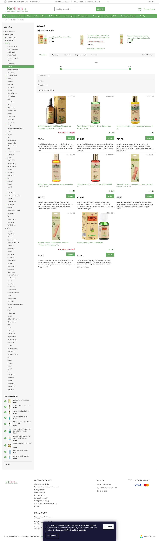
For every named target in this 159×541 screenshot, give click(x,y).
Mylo (9, 149)
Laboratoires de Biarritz (15, 128)
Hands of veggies (13, 58)
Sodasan (10, 181)
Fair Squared (12, 111)
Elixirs (9, 105)
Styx (9, 190)
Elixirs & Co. (11, 108)
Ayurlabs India (12, 46)
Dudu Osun (11, 102)
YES (9, 216)
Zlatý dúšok (11, 225)
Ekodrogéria (9, 34)
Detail (70, 138)
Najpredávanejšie (81, 55)
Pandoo (10, 169)
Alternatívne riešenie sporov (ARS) (45, 504)
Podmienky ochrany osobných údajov (87, 2)
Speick (10, 187)
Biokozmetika (9, 31)
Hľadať (100, 9)
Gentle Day (11, 117)
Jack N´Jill (11, 122)
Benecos (10, 78)
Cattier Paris (12, 52)
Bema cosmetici (13, 49)
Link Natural (11, 64)
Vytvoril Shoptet (149, 536)
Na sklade (44, 76)
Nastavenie (51, 536)
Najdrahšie (67, 55)
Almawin (10, 61)
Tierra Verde (12, 202)
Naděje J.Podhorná (14, 152)
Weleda (10, 208)
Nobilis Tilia (11, 161)
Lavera (10, 131)
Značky (7, 43)
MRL (9, 137)
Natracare (11, 155)
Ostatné (10, 199)
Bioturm (10, 84)
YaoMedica (11, 213)
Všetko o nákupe (39, 492)
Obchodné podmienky (62, 2)
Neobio (10, 158)
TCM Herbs (11, 193)
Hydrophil (11, 119)
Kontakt (36, 506)
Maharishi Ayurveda (14, 70)
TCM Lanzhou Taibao (14, 196)
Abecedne (94, 55)
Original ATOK (12, 166)
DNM (9, 99)
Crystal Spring (12, 93)
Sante (9, 178)
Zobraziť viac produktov (94, 48)
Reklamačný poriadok (41, 498)
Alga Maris (11, 72)
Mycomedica (12, 140)
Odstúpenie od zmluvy (41, 501)
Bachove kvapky (13, 75)
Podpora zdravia (10, 37)
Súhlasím (108, 527)
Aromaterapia (9, 40)
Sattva (10, 67)
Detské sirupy (12, 146)
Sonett (10, 184)
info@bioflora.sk (105, 485)
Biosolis (10, 81)
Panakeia (10, 172)
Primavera (11, 175)
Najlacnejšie (56, 55)
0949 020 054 (104, 491)
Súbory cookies (39, 490)
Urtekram (11, 205)
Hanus (9, 125)
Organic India (12, 163)
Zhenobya (11, 222)
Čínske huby (12, 143)
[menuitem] (5, 16)
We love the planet (14, 210)
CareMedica (11, 87)
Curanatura (11, 96)
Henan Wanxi (12, 55)
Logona (10, 134)
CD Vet (10, 90)
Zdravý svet (11, 219)
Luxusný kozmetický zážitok (43, 517)
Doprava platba (39, 495)
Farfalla (10, 114)
